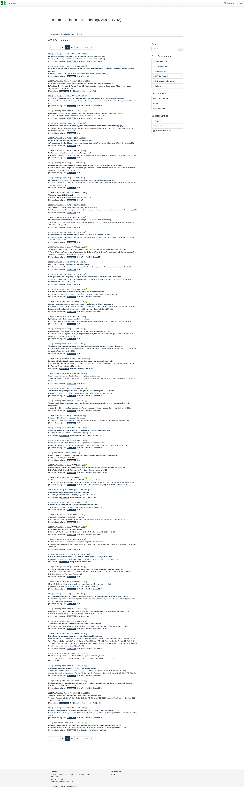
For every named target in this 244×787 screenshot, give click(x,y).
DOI (78, 61)
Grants (79, 34)
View (63, 61)
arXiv (87, 76)
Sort (156, 103)
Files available (71, 61)
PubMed (89, 61)
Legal (113, 774)
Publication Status (161, 66)
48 (68, 47)
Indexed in (159, 86)
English (229, 3)
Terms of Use (116, 772)
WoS (83, 61)
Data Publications (67, 34)
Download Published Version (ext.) (93, 485)
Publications (54, 34)
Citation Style (160, 108)
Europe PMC (97, 61)
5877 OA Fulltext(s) (162, 76)
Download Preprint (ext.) (83, 91)
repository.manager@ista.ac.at (62, 782)
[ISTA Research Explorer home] (3, 3)
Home (13, 3)
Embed (158, 126)
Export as (158, 121)
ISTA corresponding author (164, 81)
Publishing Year (161, 71)
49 (72, 47)
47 (63, 47)
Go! (180, 49)
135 (86, 47)
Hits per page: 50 (161, 98)
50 (77, 47)
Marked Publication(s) (162, 131)
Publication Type (161, 61)
